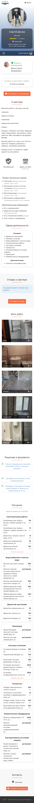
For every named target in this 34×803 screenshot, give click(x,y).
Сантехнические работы (15, 243)
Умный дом (10, 254)
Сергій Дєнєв (24, 53)
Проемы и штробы (13, 239)
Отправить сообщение (18, 94)
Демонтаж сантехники (14, 236)
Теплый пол (10, 248)
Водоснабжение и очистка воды (18, 241)
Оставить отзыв (17, 301)
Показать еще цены (17, 552)
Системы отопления (13, 245)
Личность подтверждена (16, 64)
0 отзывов (21, 38)
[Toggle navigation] (4, 53)
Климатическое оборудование (17, 257)
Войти (29, 3)
